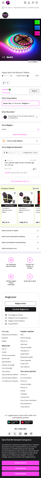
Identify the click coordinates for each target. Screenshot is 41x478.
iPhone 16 (23, 387)
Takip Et (34, 91)
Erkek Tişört (24, 364)
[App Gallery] (27, 422)
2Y (38, 129)
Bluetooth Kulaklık (26, 357)
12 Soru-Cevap (6, 92)
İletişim (4, 341)
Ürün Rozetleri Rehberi (9, 378)
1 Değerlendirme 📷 (22, 76)
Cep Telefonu (25, 367)
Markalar (5, 338)
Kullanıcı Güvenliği (8, 365)
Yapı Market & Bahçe (20, 8)
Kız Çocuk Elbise (25, 378)
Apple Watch (24, 354)
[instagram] (20, 435)
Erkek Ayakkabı (25, 360)
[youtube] (25, 435)
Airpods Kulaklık (25, 347)
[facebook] (9, 435)
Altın (21, 335)
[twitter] (15, 435)
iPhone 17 (23, 381)
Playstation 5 (24, 351)
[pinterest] (31, 435)
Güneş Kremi (24, 397)
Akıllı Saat (23, 344)
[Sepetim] (25, 3)
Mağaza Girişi (20, 303)
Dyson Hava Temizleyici (28, 400)
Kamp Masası (25, 407)
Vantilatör (23, 394)
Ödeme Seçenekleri (8, 355)
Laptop (22, 391)
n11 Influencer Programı (10, 381)
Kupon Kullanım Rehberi (10, 375)
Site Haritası (6, 371)
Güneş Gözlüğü (25, 384)
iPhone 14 (23, 341)
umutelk (5, 89)
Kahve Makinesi (25, 404)
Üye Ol (4, 349)
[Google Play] (13, 422)
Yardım (4, 352)
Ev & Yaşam (8, 8)
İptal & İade (6, 358)
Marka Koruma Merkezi (10, 335)
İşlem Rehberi (6, 362)
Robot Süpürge (25, 338)
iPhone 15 (23, 375)
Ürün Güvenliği (7, 368)
